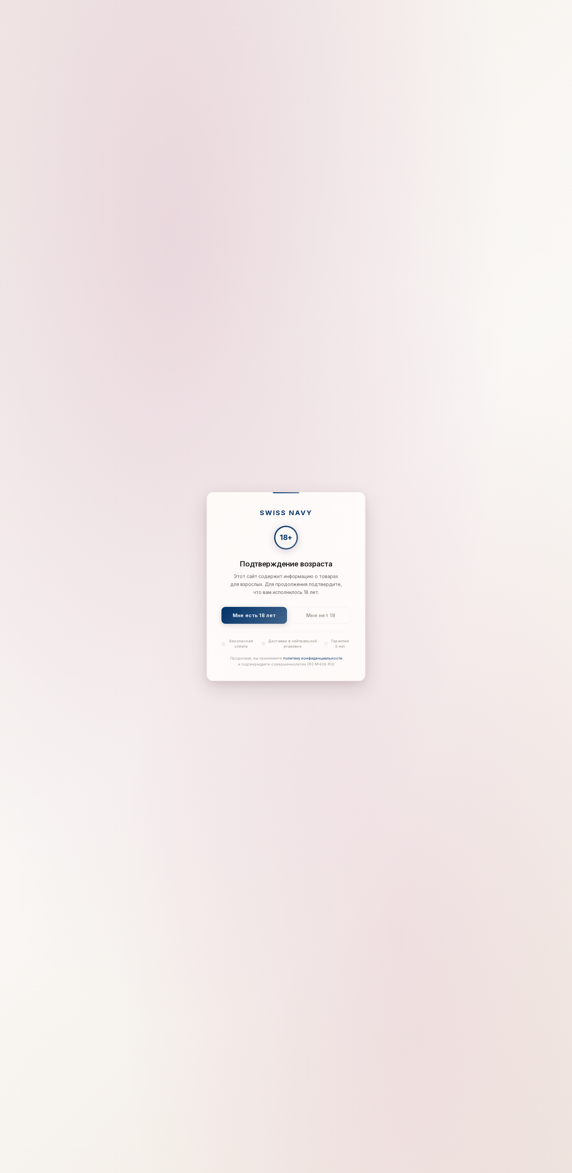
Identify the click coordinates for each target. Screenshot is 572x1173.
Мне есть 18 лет (254, 615)
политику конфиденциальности (312, 658)
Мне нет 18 (320, 615)
